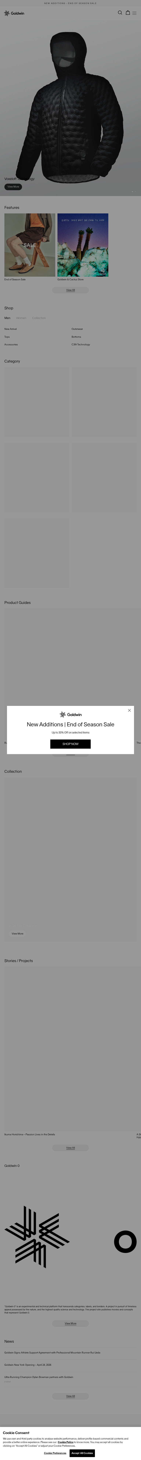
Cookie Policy (65, 1442)
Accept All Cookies (82, 1453)
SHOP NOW (70, 744)
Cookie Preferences (55, 1453)
